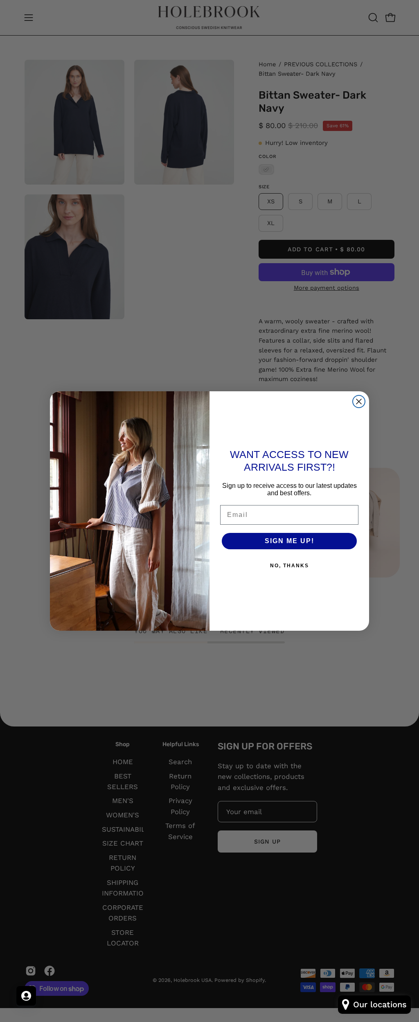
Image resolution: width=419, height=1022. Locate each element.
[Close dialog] (359, 401)
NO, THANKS (289, 566)
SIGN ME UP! (289, 540)
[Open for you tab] (26, 996)
